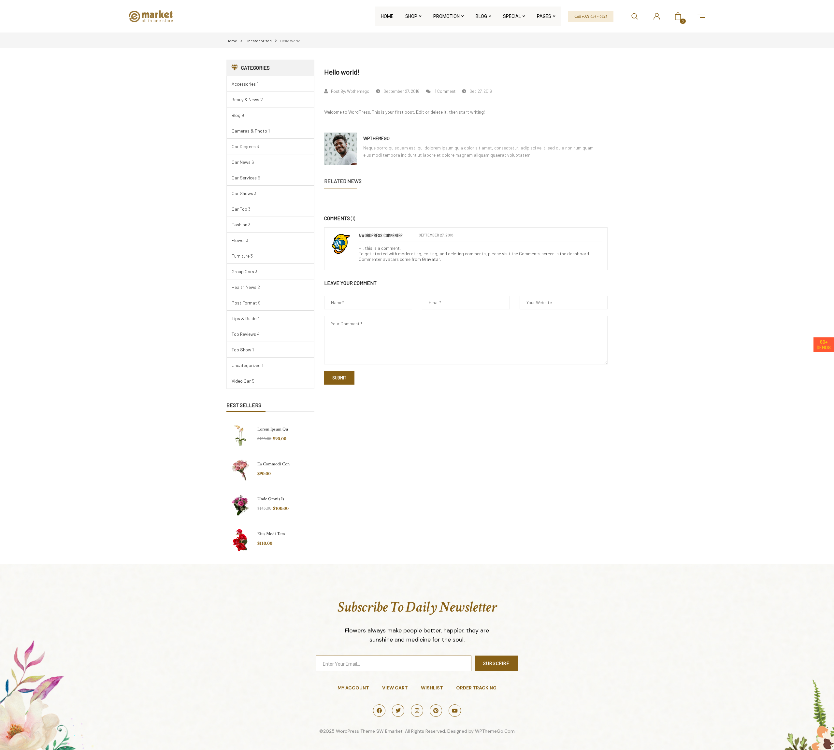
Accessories (244, 84)
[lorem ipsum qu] (240, 435)
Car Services (244, 177)
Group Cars (243, 271)
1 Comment (444, 91)
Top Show (241, 349)
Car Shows (242, 193)
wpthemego (358, 91)
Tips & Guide (244, 318)
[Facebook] (379, 710)
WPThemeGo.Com (495, 731)
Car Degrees (244, 146)
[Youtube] (455, 710)
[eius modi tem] (240, 540)
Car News (241, 162)
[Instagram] (417, 710)
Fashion (239, 224)
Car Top (239, 209)
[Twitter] (398, 710)
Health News (244, 287)
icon (701, 16)
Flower (238, 240)
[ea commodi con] (240, 470)
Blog (236, 115)
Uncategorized (259, 40)
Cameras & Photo (249, 131)
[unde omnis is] (240, 505)
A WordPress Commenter (381, 235)
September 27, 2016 (401, 91)
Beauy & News (245, 99)
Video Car (241, 381)
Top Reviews (244, 334)
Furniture (241, 256)
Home (231, 40)
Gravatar (431, 259)
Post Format (244, 302)
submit (339, 377)
